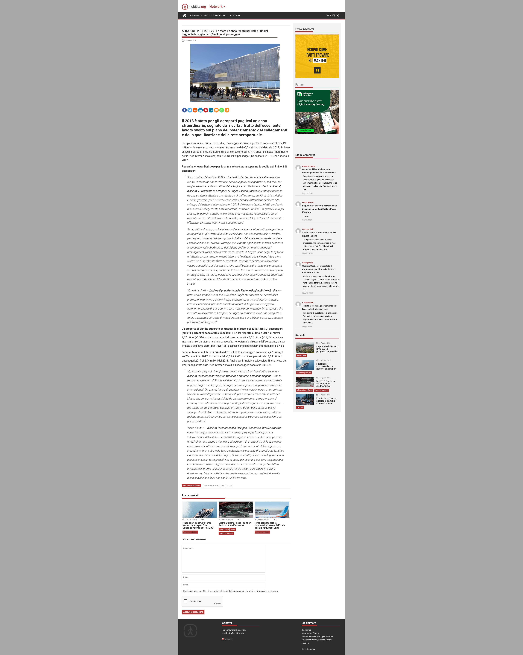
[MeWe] (211, 110)
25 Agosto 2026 (325, 395)
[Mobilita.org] (184, 15)
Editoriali (300, 407)
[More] (227, 110)
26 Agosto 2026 (227, 519)
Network (216, 7)
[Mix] (216, 110)
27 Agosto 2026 (191, 519)
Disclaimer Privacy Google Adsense (317, 636)
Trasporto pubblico (193, 485)
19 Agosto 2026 (263, 519)
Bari (184, 485)
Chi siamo (195, 15)
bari (222, 485)
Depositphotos (308, 649)
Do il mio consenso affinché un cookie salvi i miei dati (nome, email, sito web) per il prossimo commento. (231, 591)
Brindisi (229, 485)
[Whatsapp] (221, 110)
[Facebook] (184, 110)
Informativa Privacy (310, 633)
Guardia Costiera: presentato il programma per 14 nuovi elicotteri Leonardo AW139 (318, 269)
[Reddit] (195, 110)
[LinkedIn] (200, 110)
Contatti (235, 15)
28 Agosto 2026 (325, 343)
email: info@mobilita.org (233, 633)
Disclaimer (306, 630)
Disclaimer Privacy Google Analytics (318, 640)
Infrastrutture (224, 529)
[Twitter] (189, 110)
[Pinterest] (205, 110)
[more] (227, 110)
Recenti (300, 335)
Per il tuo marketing (215, 15)
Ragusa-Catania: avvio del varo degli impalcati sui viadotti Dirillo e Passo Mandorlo (319, 209)
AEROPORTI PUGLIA (211, 485)
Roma (233, 529)
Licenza (305, 643)
